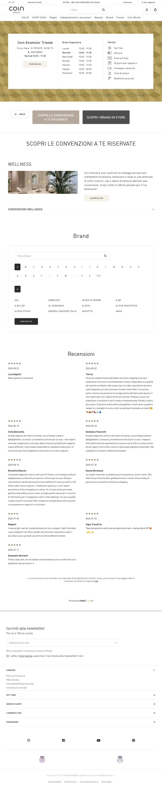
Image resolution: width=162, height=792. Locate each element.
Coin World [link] (134, 17)
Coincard (127, 2)
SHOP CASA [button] (39, 17)
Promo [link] (120, 17)
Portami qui (35, 64)
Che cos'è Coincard (15, 676)
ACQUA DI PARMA (91, 300)
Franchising (12, 722)
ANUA (119, 311)
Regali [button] (53, 17)
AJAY (118, 300)
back (22, 114)
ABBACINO (54, 300)
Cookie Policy (70, 781)
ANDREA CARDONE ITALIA (62, 311)
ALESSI (86, 305)
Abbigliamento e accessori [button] (75, 17)
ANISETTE (87, 311)
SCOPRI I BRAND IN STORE (106, 117)
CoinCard (10, 670)
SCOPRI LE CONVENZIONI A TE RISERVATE (56, 117)
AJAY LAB (20, 305)
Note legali (106, 781)
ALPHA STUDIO (23, 311)
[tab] (17, 267)
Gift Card (11, 695)
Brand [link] (109, 17)
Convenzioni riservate (16, 687)
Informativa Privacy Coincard (19, 684)
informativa (26, 655)
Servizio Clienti (35, 2)
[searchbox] (60, 255)
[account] (146, 9)
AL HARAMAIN (56, 305)
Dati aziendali (54, 781)
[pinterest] (133, 740)
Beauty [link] (99, 17)
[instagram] (29, 740)
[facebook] (63, 740)
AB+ (17, 300)
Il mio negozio (148, 2)
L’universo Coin (13, 713)
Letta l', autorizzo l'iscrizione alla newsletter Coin (46, 655)
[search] (105, 256)
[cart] (155, 9)
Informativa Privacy (89, 781)
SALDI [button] (25, 17)
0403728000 (36, 52)
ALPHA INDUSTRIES (126, 305)
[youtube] (98, 740)
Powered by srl (81, 600)
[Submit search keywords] (103, 9)
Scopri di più (96, 198)
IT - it (11, 2)
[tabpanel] (81, 305)
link (96, 581)
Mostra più (26, 321)
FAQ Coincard (12, 680)
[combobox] (87, 9)
